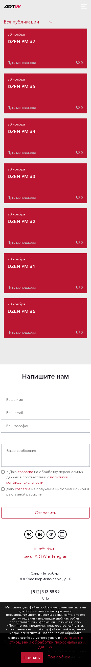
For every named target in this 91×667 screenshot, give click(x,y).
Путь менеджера (22, 63)
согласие (25, 472)
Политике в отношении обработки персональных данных (46, 642)
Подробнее (59, 656)
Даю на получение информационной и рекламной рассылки (47, 492)
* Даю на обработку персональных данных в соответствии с (44, 477)
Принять (32, 657)
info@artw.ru (45, 548)
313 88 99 (45, 591)
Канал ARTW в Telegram (45, 556)
